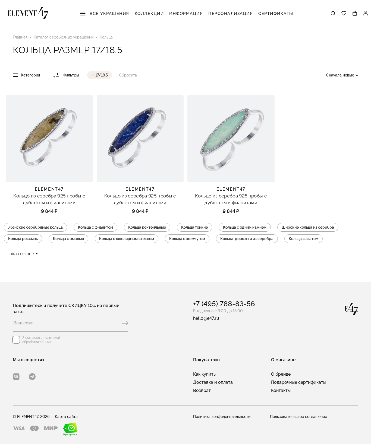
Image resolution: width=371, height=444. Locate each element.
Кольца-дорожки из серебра (246, 239)
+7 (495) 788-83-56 (224, 304)
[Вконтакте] (16, 376)
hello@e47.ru (206, 318)
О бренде (281, 374)
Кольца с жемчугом (187, 239)
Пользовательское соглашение (298, 416)
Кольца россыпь (23, 239)
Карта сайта (66, 416)
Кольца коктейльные (147, 227)
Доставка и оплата (213, 382)
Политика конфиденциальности (221, 416)
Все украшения (108, 13)
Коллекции (149, 13)
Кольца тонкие (194, 227)
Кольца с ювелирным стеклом (126, 239)
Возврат (202, 390)
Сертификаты (275, 13)
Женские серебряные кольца (35, 227)
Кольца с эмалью (68, 239)
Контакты (281, 390)
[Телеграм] (32, 376)
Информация (186, 13)
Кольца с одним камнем (244, 227)
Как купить (204, 374)
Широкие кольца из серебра (308, 227)
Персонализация (230, 13)
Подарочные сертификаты (298, 382)
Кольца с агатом (303, 239)
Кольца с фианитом (95, 227)
